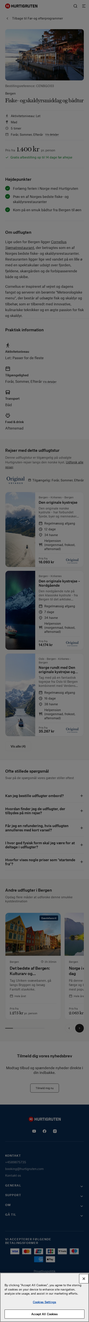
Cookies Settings (44, 1302)
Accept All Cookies (44, 1314)
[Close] (84, 1278)
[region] (44, 1297)
